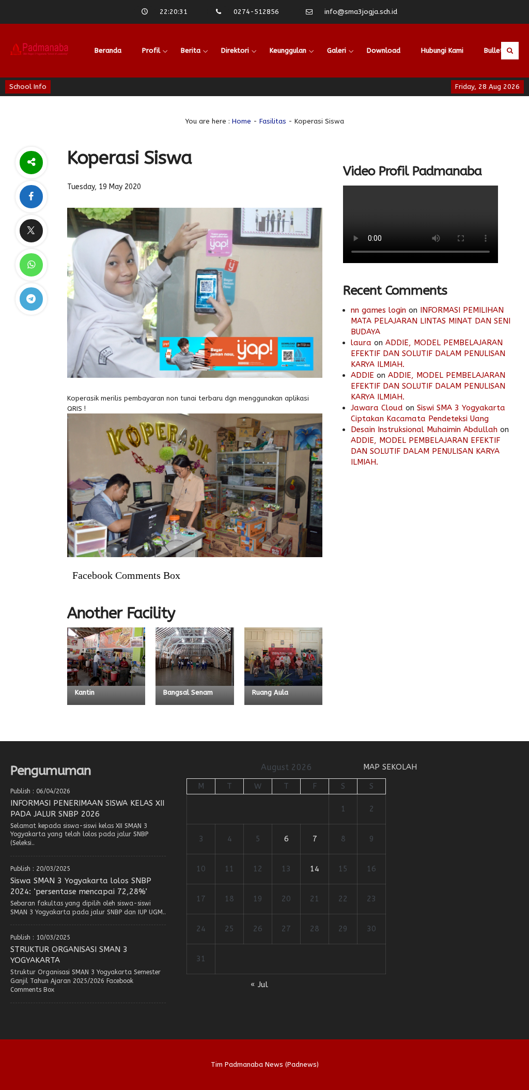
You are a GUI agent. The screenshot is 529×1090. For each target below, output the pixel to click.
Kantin (85, 692)
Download (383, 50)
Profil (151, 50)
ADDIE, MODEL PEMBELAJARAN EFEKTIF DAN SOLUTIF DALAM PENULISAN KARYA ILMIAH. (428, 353)
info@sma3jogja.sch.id (360, 12)
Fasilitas (272, 121)
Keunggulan (288, 50)
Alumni (208, 104)
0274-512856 (256, 12)
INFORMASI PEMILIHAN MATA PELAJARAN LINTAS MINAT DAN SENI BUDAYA (430, 320)
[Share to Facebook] (31, 196)
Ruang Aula (270, 692)
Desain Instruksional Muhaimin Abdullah (424, 429)
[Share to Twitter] (31, 231)
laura (361, 342)
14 (314, 868)
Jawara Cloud (377, 407)
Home (241, 121)
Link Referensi (117, 104)
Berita (190, 50)
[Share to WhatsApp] (31, 265)
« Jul (259, 984)
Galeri (336, 50)
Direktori (235, 50)
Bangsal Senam (188, 692)
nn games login (378, 310)
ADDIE (362, 375)
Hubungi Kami (442, 50)
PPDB (168, 104)
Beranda (108, 50)
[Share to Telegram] (31, 299)
